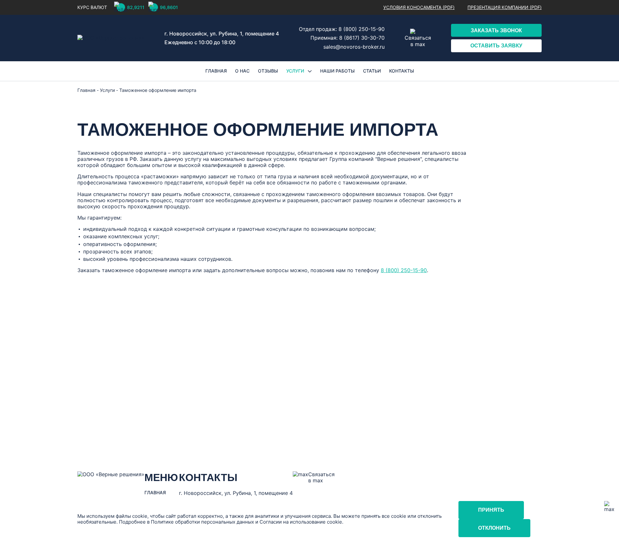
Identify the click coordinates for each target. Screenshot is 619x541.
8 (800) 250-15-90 (362, 29)
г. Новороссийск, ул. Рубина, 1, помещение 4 (221, 33)
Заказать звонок (496, 30)
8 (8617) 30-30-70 (362, 37)
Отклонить (494, 528)
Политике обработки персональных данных (202, 522)
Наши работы (337, 71)
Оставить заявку (496, 45)
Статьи (372, 71)
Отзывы (268, 71)
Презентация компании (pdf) (504, 7)
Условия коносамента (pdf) (419, 7)
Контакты (401, 71)
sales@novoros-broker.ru (354, 47)
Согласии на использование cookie (301, 522)
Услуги (295, 71)
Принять (491, 510)
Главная (216, 71)
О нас (242, 71)
